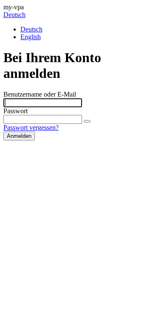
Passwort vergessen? (31, 127)
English (30, 36)
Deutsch (14, 14)
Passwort (15, 110)
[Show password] (87, 121)
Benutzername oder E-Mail (39, 94)
